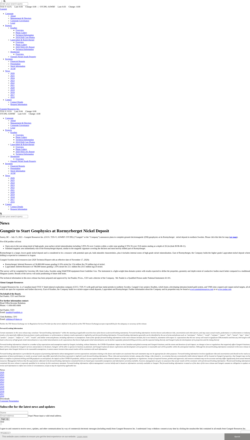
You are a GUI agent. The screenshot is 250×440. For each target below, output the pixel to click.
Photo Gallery (21, 33)
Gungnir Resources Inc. (10, 109)
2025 (12, 76)
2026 (12, 73)
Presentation (15, 64)
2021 (12, 85)
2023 (12, 80)
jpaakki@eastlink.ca (14, 312)
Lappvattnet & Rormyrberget (22, 40)
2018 (12, 92)
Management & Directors (20, 18)
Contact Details (16, 102)
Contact (8, 100)
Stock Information (17, 66)
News (7, 71)
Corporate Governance (19, 21)
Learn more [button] (82, 436)
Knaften (13, 28)
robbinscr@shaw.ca (14, 319)
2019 (12, 90)
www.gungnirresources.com (201, 289)
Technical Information (25, 35)
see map (233, 237)
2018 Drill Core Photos (25, 37)
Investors (9, 59)
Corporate (9, 13)
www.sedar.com (224, 289)
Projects (8, 25)
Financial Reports (17, 61)
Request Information (18, 104)
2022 (12, 83)
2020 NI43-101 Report (25, 47)
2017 (12, 95)
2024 (12, 78)
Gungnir (3, 9)
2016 (12, 97)
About (13, 16)
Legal (12, 23)
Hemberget (15, 52)
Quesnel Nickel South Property (23, 57)
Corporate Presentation (9, 401)
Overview (20, 30)
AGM (12, 69)
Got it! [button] (237, 437)
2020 (12, 88)
